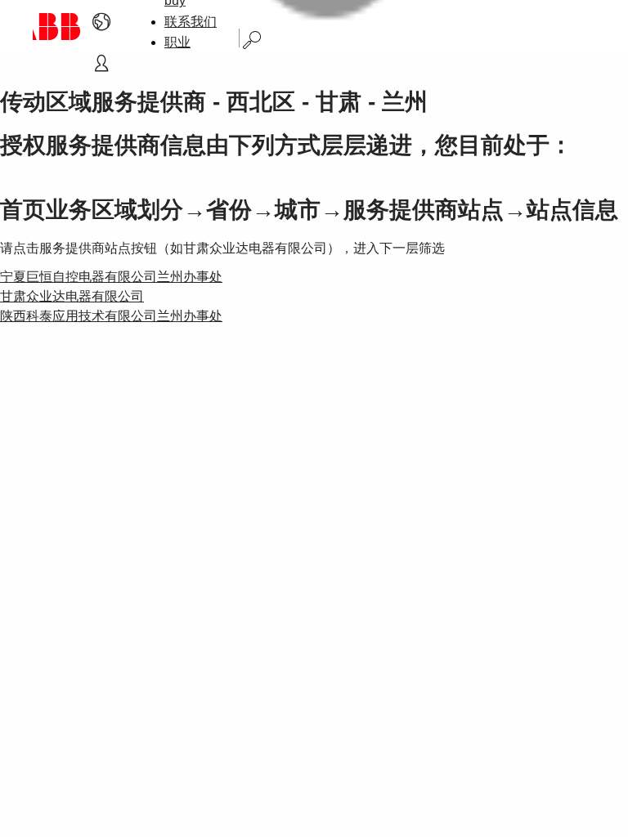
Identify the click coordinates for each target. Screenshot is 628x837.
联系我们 (190, 22)
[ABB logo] (57, 26)
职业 (177, 42)
